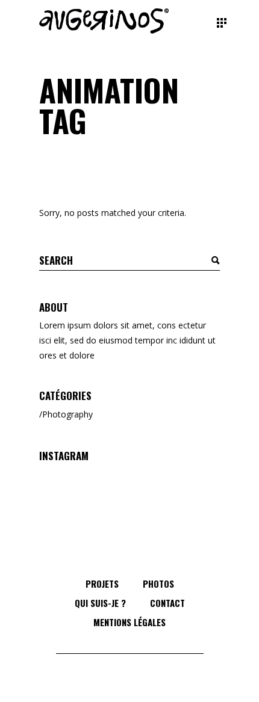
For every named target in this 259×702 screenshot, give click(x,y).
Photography (67, 414)
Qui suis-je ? (100, 602)
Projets (102, 583)
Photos (158, 583)
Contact (167, 602)
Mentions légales (129, 622)
